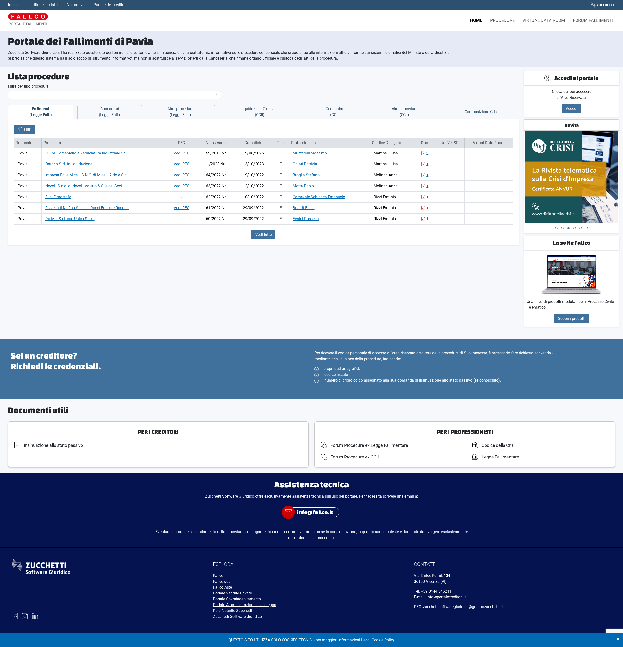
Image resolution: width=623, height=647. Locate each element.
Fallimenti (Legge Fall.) (40, 112)
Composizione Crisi (481, 111)
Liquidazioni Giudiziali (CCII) (259, 112)
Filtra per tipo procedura (28, 86)
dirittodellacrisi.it (43, 4)
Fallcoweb (221, 581)
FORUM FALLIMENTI (593, 20)
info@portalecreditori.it (446, 597)
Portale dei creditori (110, 4)
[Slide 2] (562, 228)
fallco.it (14, 4)
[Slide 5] (580, 228)
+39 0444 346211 (436, 591)
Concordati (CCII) (335, 112)
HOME (476, 20)
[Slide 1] (556, 228)
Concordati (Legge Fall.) (109, 112)
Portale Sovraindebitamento (237, 599)
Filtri (27, 129)
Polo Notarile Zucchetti (232, 610)
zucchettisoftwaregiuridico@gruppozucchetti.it (463, 606)
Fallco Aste (222, 587)
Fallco (218, 575)
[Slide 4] (574, 228)
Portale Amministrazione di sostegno (244, 604)
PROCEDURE (502, 20)
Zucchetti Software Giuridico (237, 616)
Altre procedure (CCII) (404, 112)
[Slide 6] (587, 228)
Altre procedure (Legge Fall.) (180, 112)
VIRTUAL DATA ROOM (543, 20)
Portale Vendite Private (232, 593)
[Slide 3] (568, 228)
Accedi (571, 108)
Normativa (76, 4)
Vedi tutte (263, 234)
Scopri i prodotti (571, 318)
